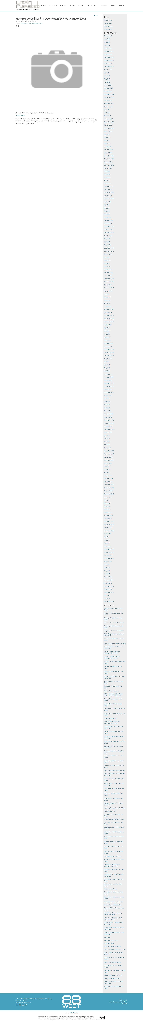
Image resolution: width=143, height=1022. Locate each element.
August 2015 (108, 395)
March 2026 (107, 48)
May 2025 (107, 79)
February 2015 (108, 414)
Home (43, 5)
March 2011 (107, 546)
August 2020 (108, 236)
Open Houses (108, 26)
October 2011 (108, 528)
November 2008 (109, 601)
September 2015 (109, 392)
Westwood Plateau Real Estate (113, 975)
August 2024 (108, 107)
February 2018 (108, 309)
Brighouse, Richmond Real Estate (114, 631)
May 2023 (107, 140)
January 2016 (108, 380)
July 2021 (106, 205)
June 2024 (107, 113)
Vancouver (107, 937)
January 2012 (108, 518)
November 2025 (109, 60)
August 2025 (108, 70)
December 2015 (109, 383)
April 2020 (107, 242)
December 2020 (109, 226)
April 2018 (107, 303)
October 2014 (108, 426)
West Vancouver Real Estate (112, 962)
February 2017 (108, 343)
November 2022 (109, 159)
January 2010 (108, 583)
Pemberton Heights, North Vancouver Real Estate (112, 865)
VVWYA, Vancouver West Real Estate (115, 950)
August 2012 (108, 497)
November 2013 (109, 454)
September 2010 (109, 558)
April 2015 (107, 408)
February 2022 (108, 186)
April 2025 (107, 82)
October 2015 (108, 389)
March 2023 (107, 146)
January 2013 (108, 482)
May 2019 (107, 263)
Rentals (63, 5)
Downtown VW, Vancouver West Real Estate (32, 23)
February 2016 (108, 377)
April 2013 (107, 472)
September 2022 (109, 165)
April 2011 (107, 543)
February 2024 (108, 119)
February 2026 (108, 51)
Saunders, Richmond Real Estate (113, 902)
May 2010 (107, 571)
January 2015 (108, 417)
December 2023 (109, 122)
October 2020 (108, 229)
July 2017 (106, 328)
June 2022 (107, 174)
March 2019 (107, 269)
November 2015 (109, 386)
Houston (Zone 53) (110, 811)
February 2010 (108, 580)
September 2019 (109, 251)
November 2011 (109, 525)
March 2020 (107, 245)
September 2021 (109, 199)
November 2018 (109, 282)
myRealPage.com (74, 1012)
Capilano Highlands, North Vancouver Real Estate (112, 657)
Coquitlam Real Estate (110, 718)
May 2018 (107, 300)
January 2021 (108, 223)
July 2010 (106, 565)
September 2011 (109, 531)
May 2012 (107, 506)
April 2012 (107, 509)
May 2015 (107, 405)
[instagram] (26, 1005)
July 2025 (106, 73)
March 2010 (107, 577)
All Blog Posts (108, 20)
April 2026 (107, 45)
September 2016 (109, 356)
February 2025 (108, 88)
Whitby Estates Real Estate (112, 978)
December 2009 (109, 586)
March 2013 (107, 475)
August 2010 (108, 561)
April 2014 (107, 445)
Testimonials (92, 5)
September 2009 (109, 592)
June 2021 (107, 208)
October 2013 (108, 457)
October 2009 (108, 589)
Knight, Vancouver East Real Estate (114, 819)
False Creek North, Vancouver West (114, 771)
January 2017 (108, 346)
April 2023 (107, 143)
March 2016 (107, 374)
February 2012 (108, 515)
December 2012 (109, 485)
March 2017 (107, 340)
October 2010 (108, 555)
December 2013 (109, 451)
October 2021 (108, 196)
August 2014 (108, 432)
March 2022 (107, 183)
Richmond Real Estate (110, 889)
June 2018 (107, 297)
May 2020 (107, 239)
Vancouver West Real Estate (112, 946)
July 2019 (106, 257)
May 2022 (107, 177)
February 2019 (108, 273)
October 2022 (108, 162)
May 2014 (107, 442)
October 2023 (108, 125)
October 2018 (108, 285)
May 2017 (107, 334)
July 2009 (106, 595)
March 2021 (107, 217)
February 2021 (108, 220)
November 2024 (109, 97)
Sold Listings (107, 29)
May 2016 (107, 368)
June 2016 (107, 365)
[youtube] (23, 1005)
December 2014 (109, 420)
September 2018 (109, 288)
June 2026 (107, 39)
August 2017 (108, 325)
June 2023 (107, 137)
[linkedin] (20, 1005)
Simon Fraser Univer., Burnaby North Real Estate (113, 914)
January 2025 (108, 91)
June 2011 (107, 540)
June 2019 (107, 260)
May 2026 (107, 42)
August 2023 (108, 131)
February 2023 (108, 150)
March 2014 (107, 448)
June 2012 (107, 503)
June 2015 (107, 402)
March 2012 (107, 512)
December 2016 (109, 349)
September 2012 (109, 494)
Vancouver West (109, 943)
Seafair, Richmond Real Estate (113, 905)
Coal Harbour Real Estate (111, 691)
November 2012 (109, 488)
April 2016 (107, 371)
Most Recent (108, 36)
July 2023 (106, 134)
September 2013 (109, 460)
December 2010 (109, 549)
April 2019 (107, 266)
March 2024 (107, 116)
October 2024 (108, 100)
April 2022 (107, 180)
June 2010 (107, 568)
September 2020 (109, 233)
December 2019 (109, 248)
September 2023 (109, 128)
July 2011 (106, 537)
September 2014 (109, 429)
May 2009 (107, 598)
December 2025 (109, 57)
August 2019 (108, 254)
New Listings (108, 23)
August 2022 (108, 168)
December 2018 (109, 279)
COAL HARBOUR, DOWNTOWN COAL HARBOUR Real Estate (113, 695)
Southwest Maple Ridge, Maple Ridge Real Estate (113, 918)
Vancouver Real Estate (110, 940)
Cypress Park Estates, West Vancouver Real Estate (112, 722)
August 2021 (108, 202)
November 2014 (109, 423)
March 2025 (107, 85)
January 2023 (108, 153)
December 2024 (109, 94)
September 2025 (109, 67)
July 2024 (106, 110)
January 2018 (108, 312)
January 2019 (108, 276)
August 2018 (108, 291)
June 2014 (107, 439)
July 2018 (106, 294)
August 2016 (108, 359)
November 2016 (109, 352)
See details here (20, 115)
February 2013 (108, 478)
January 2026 (108, 54)
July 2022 (106, 171)
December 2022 (109, 156)
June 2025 (107, 76)
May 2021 (107, 211)
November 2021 (109, 193)
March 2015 (107, 411)
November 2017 (109, 319)
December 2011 (109, 522)
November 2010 (109, 552)
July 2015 (106, 399)
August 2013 (108, 463)
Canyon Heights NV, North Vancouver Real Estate (112, 652)
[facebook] (17, 1005)
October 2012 (108, 491)
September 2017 (109, 322)
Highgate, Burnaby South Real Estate (115, 808)
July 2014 (106, 435)
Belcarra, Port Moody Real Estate (114, 623)
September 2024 (109, 103)
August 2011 (108, 534)
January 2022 (108, 190)
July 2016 (106, 362)
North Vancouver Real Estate (112, 856)
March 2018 (107, 306)
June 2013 (107, 466)
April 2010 (107, 574)
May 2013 (107, 469)
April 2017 (107, 337)
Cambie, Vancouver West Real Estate (115, 644)
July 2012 (106, 500)
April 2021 (107, 214)
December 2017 (109, 316)
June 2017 (107, 331)
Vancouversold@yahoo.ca (23, 1002)
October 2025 (108, 63)
